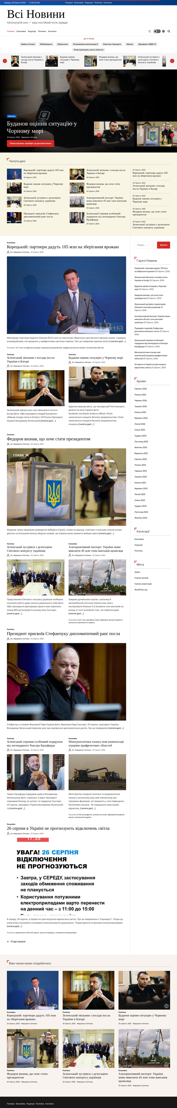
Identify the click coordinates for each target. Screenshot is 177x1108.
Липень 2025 (140, 465)
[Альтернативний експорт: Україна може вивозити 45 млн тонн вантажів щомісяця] (97, 577)
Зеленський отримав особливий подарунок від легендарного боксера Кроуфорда (105, 216)
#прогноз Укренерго (112, 44)
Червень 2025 (141, 471)
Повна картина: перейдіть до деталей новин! (30, 143)
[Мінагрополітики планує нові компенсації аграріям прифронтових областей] (97, 772)
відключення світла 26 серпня (27, 933)
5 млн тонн (81, 620)
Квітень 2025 (140, 483)
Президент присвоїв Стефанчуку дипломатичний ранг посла (41, 215)
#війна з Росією (28, 44)
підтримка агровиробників (51, 348)
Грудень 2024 (140, 506)
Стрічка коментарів (143, 584)
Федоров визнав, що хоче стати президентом (76, 58)
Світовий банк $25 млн (95, 348)
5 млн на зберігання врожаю (29, 348)
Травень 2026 (141, 406)
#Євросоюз (63, 44)
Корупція (89, 3)
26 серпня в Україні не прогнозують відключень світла (58, 828)
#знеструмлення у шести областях (88, 50)
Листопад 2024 (141, 512)
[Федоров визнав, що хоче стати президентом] (66, 487)
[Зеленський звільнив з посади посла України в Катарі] (35, 388)
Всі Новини (36, 14)
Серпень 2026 (141, 389)
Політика (98, 3)
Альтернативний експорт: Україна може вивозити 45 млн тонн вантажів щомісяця (153, 61)
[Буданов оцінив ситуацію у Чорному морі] (97, 385)
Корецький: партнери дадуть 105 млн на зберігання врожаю (44, 171)
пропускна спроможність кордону (82, 623)
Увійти (137, 572)
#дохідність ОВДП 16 (147, 44)
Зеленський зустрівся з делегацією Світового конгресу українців (114, 60)
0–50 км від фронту (84, 815)
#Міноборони (46, 44)
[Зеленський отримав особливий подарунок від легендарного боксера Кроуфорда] (35, 772)
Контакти (108, 3)
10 (17, 348)
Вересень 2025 (141, 453)
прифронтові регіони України (74, 348)
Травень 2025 (141, 477)
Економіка (78, 3)
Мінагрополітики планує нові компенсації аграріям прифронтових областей (96, 743)
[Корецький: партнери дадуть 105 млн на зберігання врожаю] (66, 295)
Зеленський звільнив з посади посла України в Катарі (149, 187)
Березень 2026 (141, 418)
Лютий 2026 (140, 424)
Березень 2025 (141, 488)
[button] (5, 61)
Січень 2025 (140, 500)
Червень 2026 (141, 400)
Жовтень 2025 (141, 447)
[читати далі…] (118, 341)
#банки (130, 44)
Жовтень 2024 (141, 518)
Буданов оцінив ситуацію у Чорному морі (35, 60)
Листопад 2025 (141, 441)
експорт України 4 (116, 620)
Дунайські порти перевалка (97, 620)
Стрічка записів (141, 578)
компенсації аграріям (83, 817)
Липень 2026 (140, 395)
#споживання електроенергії (85, 44)
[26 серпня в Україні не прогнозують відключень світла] (66, 876)
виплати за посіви (100, 815)
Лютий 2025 (140, 494)
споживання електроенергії (66, 933)
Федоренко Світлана (29, 137)
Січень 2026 (140, 430)
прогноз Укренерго (47, 933)
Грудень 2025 (140, 436)
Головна (69, 3)
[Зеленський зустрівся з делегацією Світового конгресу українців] (35, 577)
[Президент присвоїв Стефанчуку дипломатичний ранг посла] (66, 682)
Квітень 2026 (140, 412)
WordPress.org (141, 590)
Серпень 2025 (141, 459)
